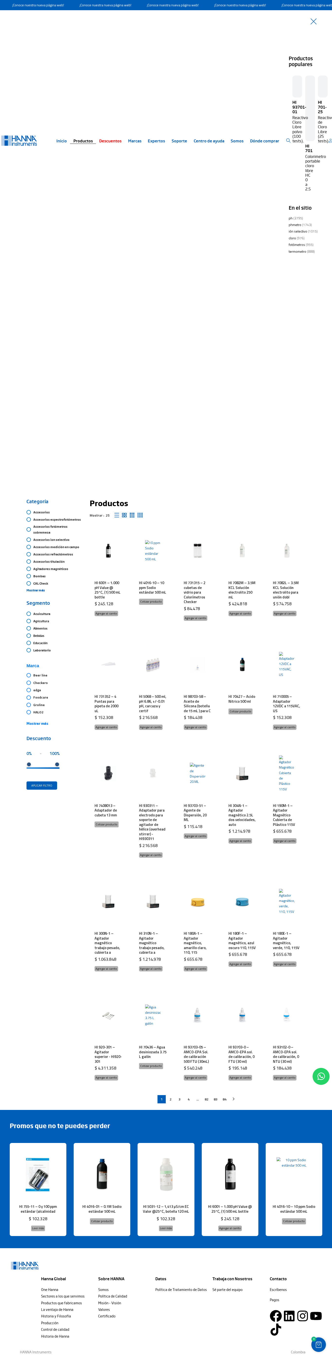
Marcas (134, 141)
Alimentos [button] (40, 628)
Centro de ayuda (209, 141)
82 (207, 1099)
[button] (106, 613)
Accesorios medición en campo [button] (56, 547)
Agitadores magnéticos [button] (50, 569)
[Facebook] (276, 1316)
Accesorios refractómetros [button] (53, 554)
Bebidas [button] (38, 635)
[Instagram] (303, 1316)
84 (225, 1099)
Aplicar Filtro (41, 785)
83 (216, 1099)
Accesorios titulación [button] (49, 561)
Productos (83, 141)
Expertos (156, 141)
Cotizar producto (151, 601)
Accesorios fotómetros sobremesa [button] (50, 529)
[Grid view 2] (124, 515)
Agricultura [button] (41, 621)
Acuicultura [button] (41, 614)
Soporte (179, 141)
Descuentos (110, 141)
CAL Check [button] (40, 583)
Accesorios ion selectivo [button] (51, 539)
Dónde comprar (264, 141)
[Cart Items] (331, 141)
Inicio (61, 141)
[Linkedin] (289, 1316)
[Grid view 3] (132, 515)
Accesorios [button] (41, 512)
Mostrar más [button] (35, 590)
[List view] (116, 515)
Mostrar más (37, 723)
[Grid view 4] (140, 515)
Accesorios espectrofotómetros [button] (57, 519)
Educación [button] (40, 643)
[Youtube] (316, 1316)
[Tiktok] (276, 1329)
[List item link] (67, 1289)
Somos (237, 141)
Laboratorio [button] (42, 650)
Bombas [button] (39, 576)
